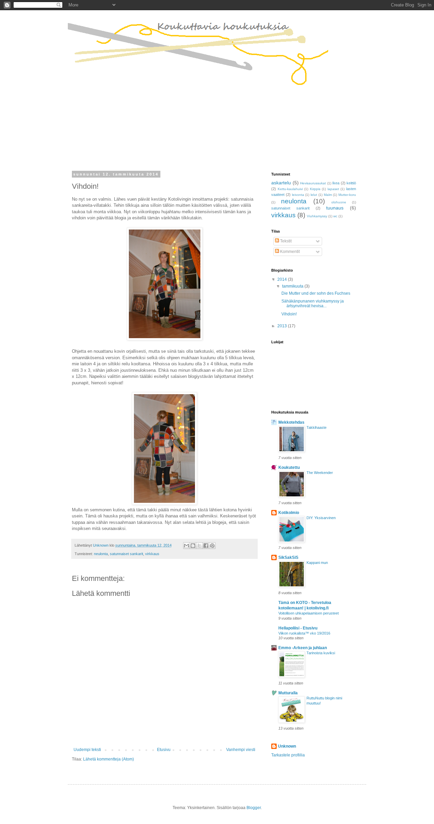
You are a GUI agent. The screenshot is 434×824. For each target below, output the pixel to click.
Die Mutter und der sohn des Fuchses (315, 293)
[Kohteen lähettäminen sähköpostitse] (186, 545)
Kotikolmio (288, 512)
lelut (314, 195)
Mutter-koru (347, 195)
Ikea (335, 183)
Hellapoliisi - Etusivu (297, 628)
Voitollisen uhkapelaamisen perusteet (308, 613)
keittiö (351, 183)
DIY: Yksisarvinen (321, 518)
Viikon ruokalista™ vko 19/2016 (304, 633)
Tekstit (285, 241)
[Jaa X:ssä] (199, 545)
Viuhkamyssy (317, 216)
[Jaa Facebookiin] (205, 545)
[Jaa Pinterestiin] (212, 545)
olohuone (338, 202)
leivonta (298, 195)
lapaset (333, 189)
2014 (282, 279)
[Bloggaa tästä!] (193, 545)
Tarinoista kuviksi (321, 653)
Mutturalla (288, 693)
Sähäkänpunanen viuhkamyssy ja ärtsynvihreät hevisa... (312, 303)
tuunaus (334, 207)
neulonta (101, 554)
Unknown (287, 746)
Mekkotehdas (291, 422)
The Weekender (320, 473)
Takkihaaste (317, 427)
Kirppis (315, 189)
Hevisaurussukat (313, 183)
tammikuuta (293, 286)
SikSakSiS (288, 557)
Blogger (253, 807)
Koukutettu (289, 467)
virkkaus (152, 554)
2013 (282, 326)
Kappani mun (317, 563)
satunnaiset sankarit (126, 554)
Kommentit (289, 251)
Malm (328, 195)
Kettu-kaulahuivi (290, 189)
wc (335, 216)
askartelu (281, 182)
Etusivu (164, 749)
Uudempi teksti (87, 749)
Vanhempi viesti (240, 749)
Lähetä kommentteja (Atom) (108, 759)
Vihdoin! (289, 314)
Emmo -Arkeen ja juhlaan (302, 647)
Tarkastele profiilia (288, 755)
